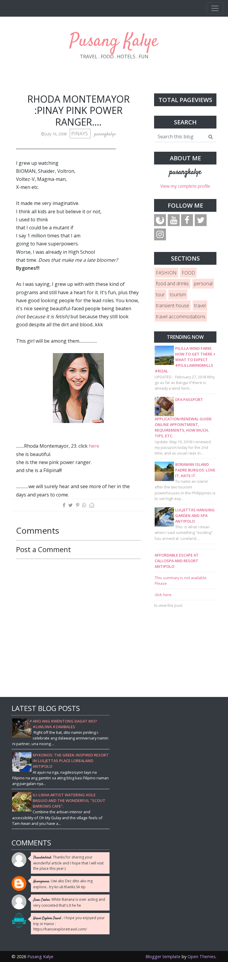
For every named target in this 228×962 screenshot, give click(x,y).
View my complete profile (185, 186)
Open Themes (202, 956)
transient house (172, 305)
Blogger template (162, 956)
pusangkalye (185, 172)
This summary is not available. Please (181, 580)
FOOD (188, 273)
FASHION (166, 273)
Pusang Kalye (114, 41)
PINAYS (80, 133)
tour (160, 294)
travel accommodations (180, 316)
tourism (178, 294)
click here (163, 594)
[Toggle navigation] (215, 8)
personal (203, 283)
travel (200, 305)
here (94, 446)
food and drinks (172, 283)
